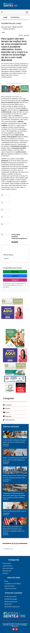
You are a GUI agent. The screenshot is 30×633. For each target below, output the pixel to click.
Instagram (15, 280)
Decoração (15, 17)
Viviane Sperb (8, 255)
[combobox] (15, 548)
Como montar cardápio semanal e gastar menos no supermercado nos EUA (14, 442)
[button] (27, 12)
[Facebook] (13, 629)
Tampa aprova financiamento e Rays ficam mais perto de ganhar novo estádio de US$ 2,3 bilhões (14, 495)
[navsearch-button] (2, 12)
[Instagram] (16, 629)
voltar (3, 32)
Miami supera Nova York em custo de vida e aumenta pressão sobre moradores (15, 478)
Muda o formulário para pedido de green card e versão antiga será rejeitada (15, 460)
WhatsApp (15, 272)
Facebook (15, 276)
